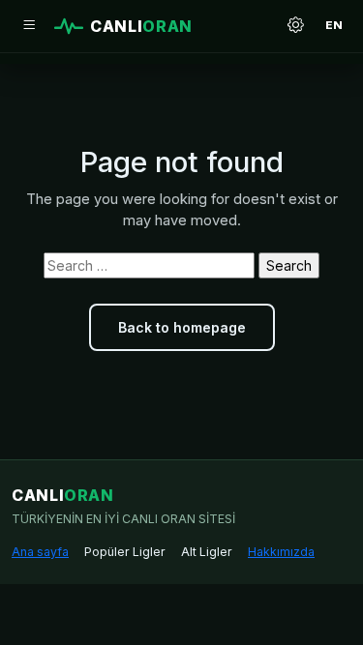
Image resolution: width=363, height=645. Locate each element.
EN (334, 25)
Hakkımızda (281, 551)
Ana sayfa (40, 551)
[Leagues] (29, 26)
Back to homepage (182, 327)
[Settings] (295, 26)
